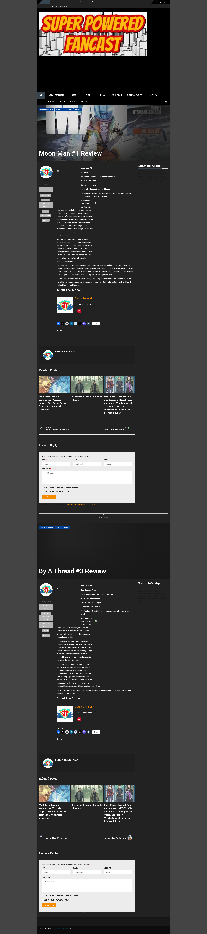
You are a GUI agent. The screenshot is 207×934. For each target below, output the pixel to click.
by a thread (46, 613)
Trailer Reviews (67, 102)
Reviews (153, 95)
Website (107, 460)
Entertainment (134, 95)
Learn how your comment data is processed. (81, 504)
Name (44, 460)
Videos (89, 95)
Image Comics (68, 110)
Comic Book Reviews (46, 110)
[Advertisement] (103, 73)
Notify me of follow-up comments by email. (62, 487)
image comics (46, 195)
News (102, 95)
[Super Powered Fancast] (41, 95)
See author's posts (85, 304)
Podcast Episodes (56, 95)
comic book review (45, 189)
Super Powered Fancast (60, 928)
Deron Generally (46, 180)
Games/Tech (116, 95)
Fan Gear (84, 102)
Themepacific (43, 931)
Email (75, 460)
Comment (46, 469)
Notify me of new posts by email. (57, 492)
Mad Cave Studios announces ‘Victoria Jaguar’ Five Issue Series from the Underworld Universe (53, 403)
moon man (45, 200)
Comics (75, 95)
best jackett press (46, 607)
